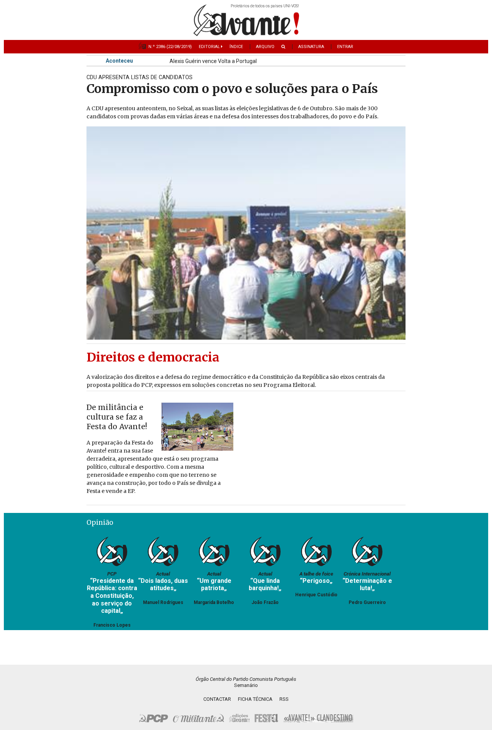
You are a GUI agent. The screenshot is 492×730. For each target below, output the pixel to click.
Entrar (345, 46)
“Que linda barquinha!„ (265, 584)
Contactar (217, 699)
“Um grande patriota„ (214, 584)
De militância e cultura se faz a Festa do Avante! (116, 417)
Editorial (210, 46)
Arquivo (265, 46)
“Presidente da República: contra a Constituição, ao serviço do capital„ (112, 596)
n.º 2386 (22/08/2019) (170, 46)
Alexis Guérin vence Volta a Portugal (213, 61)
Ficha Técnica (255, 699)
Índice (236, 46)
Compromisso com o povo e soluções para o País (232, 88)
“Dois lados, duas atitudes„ (163, 584)
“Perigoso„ (316, 580)
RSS (284, 699)
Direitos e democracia (152, 357)
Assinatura (311, 46)
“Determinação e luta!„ (367, 584)
